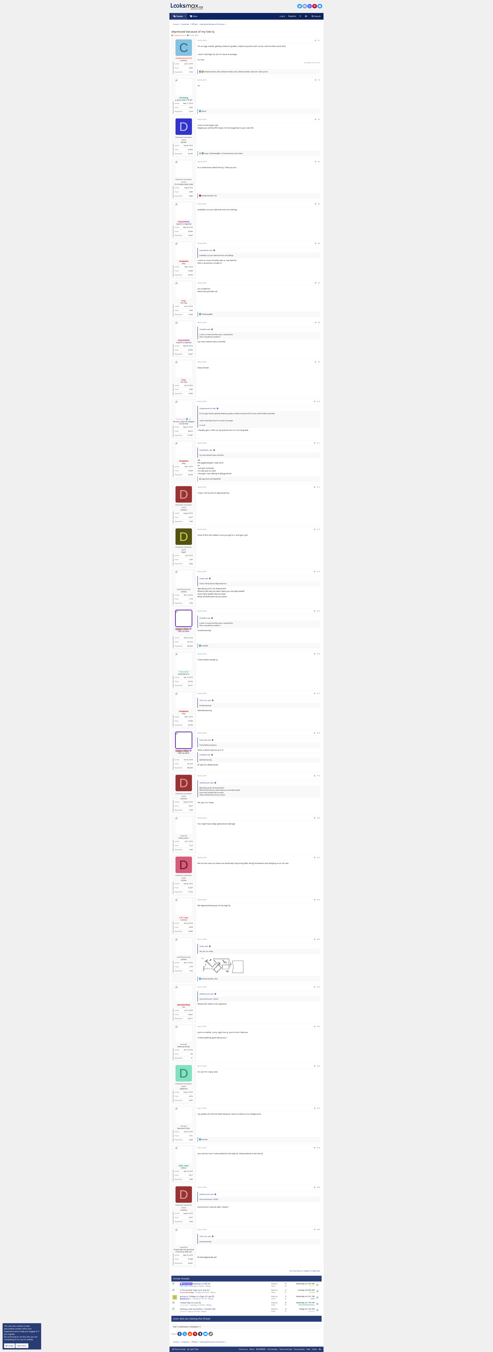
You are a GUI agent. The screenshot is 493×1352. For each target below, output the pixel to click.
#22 (318, 900)
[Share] (315, 40)
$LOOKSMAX (261, 1349)
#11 (318, 443)
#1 (319, 40)
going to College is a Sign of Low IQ (197, 1296)
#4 (319, 162)
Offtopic (208, 1286)
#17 (318, 693)
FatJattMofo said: (205, 250)
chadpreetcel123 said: (207, 408)
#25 (318, 1026)
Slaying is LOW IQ (201, 1283)
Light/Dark (194, 1349)
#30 (318, 1229)
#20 (318, 818)
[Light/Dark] (306, 16)
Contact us (243, 1349)
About (252, 1349)
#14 (318, 571)
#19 (318, 776)
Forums (179, 16)
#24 (318, 987)
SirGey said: (203, 578)
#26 (318, 1066)
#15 (318, 611)
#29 (318, 1187)
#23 (318, 939)
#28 (318, 1148)
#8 (319, 322)
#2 (319, 80)
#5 (319, 204)
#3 (319, 119)
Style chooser (180, 1349)
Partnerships (272, 1349)
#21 (318, 857)
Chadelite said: (204, 329)
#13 (318, 529)
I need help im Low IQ (190, 1302)
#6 (319, 243)
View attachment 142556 (208, 999)
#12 (318, 487)
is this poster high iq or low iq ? (195, 1290)
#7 (319, 283)
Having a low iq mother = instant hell (197, 1309)
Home (314, 1349)
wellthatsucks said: (206, 783)
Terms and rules (285, 1349)
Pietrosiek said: (205, 740)
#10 (318, 401)
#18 (318, 733)
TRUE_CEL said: (205, 700)
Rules (195, 16)
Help (308, 1349)
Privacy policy (299, 1349)
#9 (319, 362)
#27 (318, 1108)
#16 (318, 654)
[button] (185, 16)
